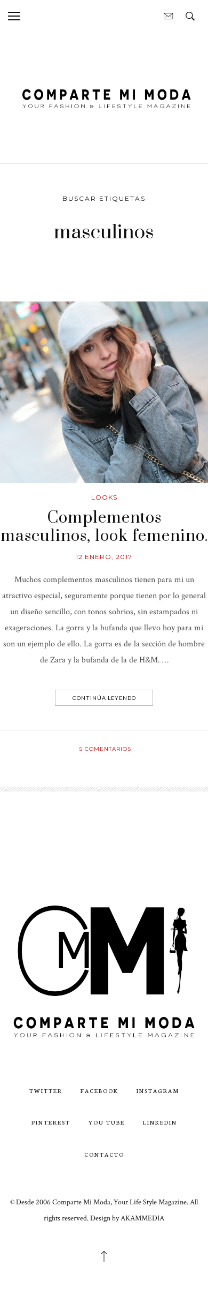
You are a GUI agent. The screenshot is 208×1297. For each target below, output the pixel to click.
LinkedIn (160, 1122)
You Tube (107, 1122)
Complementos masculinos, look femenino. (104, 527)
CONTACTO (104, 1154)
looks (104, 497)
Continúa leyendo (104, 698)
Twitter (45, 1091)
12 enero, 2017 (104, 557)
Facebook (99, 1091)
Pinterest (50, 1122)
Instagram (158, 1091)
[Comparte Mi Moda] (104, 97)
